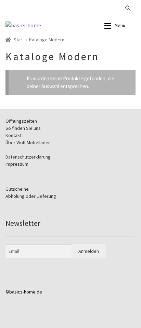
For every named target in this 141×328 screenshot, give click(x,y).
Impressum (16, 164)
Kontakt (13, 135)
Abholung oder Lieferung (30, 196)
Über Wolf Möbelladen (28, 142)
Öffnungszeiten (21, 121)
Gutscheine (17, 189)
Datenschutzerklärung (28, 157)
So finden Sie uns (23, 128)
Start (19, 40)
